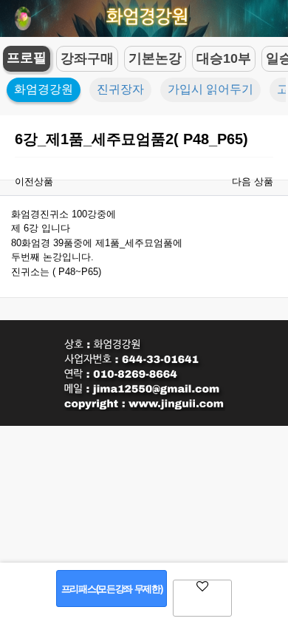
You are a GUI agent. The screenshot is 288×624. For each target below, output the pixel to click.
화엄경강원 (43, 89)
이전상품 (34, 181)
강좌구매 (87, 58)
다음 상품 (252, 181)
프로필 (27, 57)
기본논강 (155, 58)
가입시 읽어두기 (210, 89)
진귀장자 (120, 89)
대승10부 (223, 58)
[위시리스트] (202, 598)
